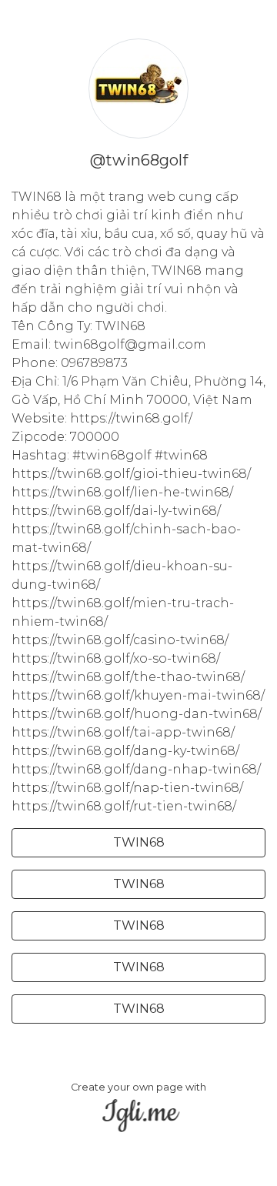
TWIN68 (139, 842)
